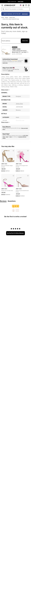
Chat (10, 136)
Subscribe (25, 40)
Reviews (3, 201)
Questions (12, 201)
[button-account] (23, 5)
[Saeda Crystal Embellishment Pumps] (28, 176)
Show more (4, 89)
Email (7, 136)
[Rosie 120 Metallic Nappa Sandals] (13, 151)
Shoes (6, 17)
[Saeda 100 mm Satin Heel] (13, 176)
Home (2, 17)
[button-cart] (29, 5)
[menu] (2, 5)
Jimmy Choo (12, 17)
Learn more (5, 62)
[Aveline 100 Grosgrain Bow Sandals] (28, 151)
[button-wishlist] (26, 5)
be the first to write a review (15, 233)
